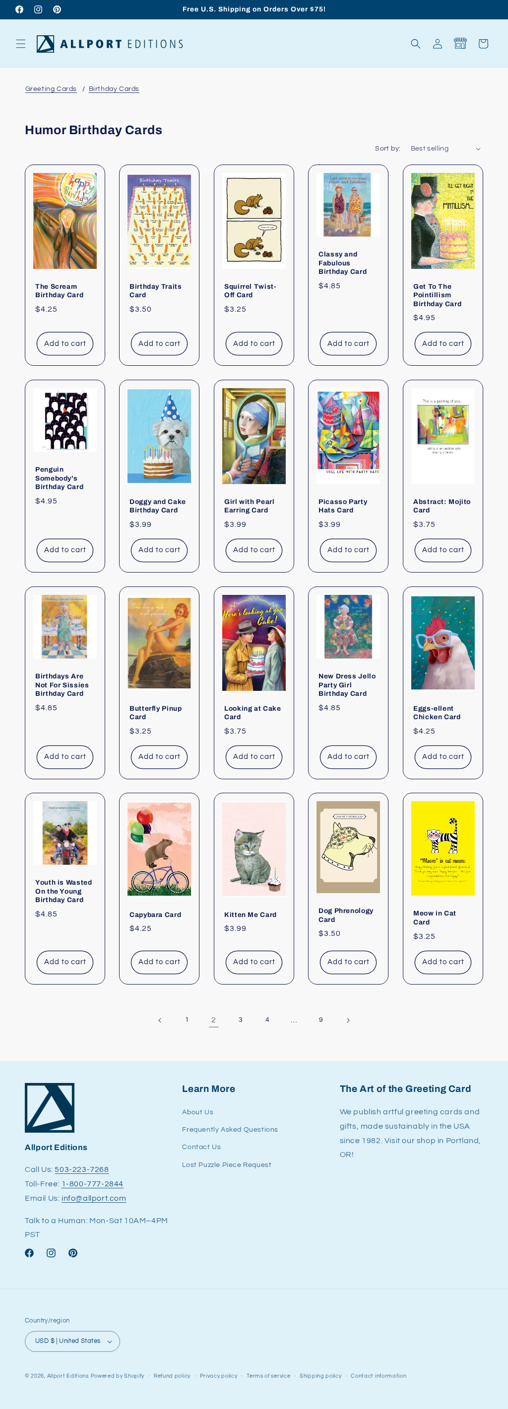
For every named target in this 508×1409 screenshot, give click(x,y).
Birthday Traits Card (155, 290)
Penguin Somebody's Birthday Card (59, 478)
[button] (21, 44)
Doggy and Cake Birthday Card (157, 505)
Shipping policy (321, 1376)
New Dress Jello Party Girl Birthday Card (347, 684)
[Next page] (348, 1020)
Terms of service (268, 1376)
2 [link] (213, 1020)
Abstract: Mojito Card (442, 505)
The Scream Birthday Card (59, 290)
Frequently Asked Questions (230, 1129)
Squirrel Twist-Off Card (250, 290)
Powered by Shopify (118, 1376)
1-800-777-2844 (93, 1184)
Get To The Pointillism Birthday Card (437, 294)
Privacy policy (219, 1376)
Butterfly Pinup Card (155, 712)
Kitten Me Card (250, 914)
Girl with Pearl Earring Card (249, 505)
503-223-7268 (82, 1169)
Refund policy (172, 1376)
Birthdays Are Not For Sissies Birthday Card (62, 684)
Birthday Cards (114, 88)
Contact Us (201, 1147)
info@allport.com (94, 1198)
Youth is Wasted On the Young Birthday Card (63, 891)
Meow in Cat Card (434, 918)
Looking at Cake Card (252, 712)
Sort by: (387, 148)
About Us (197, 1112)
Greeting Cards (51, 88)
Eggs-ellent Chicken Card (437, 712)
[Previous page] (160, 1020)
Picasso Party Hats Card (342, 505)
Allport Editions (68, 1376)
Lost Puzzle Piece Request (226, 1164)
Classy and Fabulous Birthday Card (342, 262)
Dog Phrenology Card (346, 915)
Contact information (378, 1376)
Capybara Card (155, 914)
